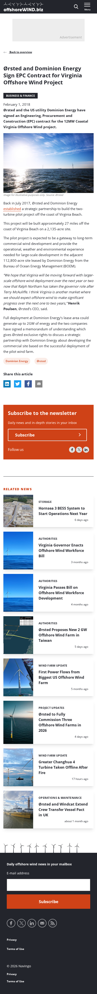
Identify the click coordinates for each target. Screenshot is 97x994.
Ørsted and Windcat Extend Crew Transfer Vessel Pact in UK (63, 809)
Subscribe (25, 435)
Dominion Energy (16, 362)
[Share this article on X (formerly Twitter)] (17, 383)
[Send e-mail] (42, 923)
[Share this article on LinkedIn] (7, 383)
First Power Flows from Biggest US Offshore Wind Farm (61, 677)
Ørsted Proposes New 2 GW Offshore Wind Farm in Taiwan (63, 635)
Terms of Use (15, 949)
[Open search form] (76, 6)
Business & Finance (20, 96)
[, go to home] (23, 6)
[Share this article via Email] (38, 383)
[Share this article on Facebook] (28, 383)
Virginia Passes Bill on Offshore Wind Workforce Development (61, 593)
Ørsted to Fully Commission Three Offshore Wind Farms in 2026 (60, 722)
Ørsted (41, 362)
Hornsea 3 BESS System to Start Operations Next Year (63, 511)
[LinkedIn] (86, 450)
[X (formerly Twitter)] (79, 450)
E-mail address (18, 873)
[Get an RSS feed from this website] (52, 923)
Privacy (12, 940)
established (12, 208)
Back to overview (20, 52)
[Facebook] (72, 450)
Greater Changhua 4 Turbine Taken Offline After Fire (63, 767)
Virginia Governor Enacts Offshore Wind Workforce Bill (61, 550)
